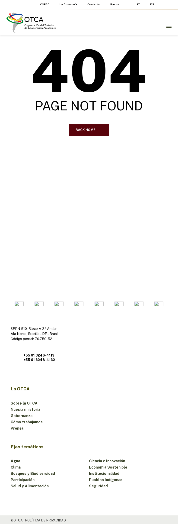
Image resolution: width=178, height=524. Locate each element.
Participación (23, 480)
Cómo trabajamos (27, 422)
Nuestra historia (25, 409)
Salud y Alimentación (30, 486)
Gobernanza (21, 416)
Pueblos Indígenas (105, 480)
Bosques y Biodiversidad (33, 473)
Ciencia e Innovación (107, 461)
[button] (169, 27)
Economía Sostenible (108, 467)
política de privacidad (45, 520)
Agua (15, 461)
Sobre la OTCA (24, 403)
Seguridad (98, 486)
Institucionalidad (104, 473)
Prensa (17, 428)
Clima (16, 467)
